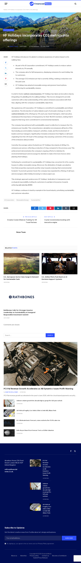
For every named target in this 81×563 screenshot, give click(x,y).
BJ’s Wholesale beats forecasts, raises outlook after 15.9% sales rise (38, 420)
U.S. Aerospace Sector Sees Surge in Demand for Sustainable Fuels (21, 278)
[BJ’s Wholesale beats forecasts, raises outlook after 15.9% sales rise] (9, 423)
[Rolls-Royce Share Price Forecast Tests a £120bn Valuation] (9, 433)
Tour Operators (8, 30)
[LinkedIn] (6, 73)
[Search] (75, 3)
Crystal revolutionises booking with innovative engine (57, 221)
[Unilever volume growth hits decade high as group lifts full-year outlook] (9, 403)
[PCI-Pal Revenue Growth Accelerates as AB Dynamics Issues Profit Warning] (40, 364)
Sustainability (35, 200)
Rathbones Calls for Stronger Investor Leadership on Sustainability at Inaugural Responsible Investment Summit (19, 312)
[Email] (6, 84)
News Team (13, 46)
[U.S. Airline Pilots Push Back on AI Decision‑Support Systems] (59, 263)
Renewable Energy (23, 200)
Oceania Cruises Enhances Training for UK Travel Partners (22, 221)
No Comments (35, 46)
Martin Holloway (11, 392)
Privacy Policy (42, 543)
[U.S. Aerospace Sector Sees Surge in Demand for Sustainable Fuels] (21, 263)
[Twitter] (6, 68)
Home (5, 9)
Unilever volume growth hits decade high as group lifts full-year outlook (39, 401)
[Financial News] (40, 3)
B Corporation (9, 200)
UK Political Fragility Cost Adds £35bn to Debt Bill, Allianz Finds (36, 411)
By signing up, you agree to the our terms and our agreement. (30, 543)
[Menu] (6, 3)
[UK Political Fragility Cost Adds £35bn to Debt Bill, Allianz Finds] (9, 413)
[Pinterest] (6, 78)
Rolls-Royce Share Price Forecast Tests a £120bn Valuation (35, 430)
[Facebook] (6, 62)
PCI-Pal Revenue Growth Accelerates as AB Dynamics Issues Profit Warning (38, 388)
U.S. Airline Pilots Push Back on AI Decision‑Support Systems (54, 278)
